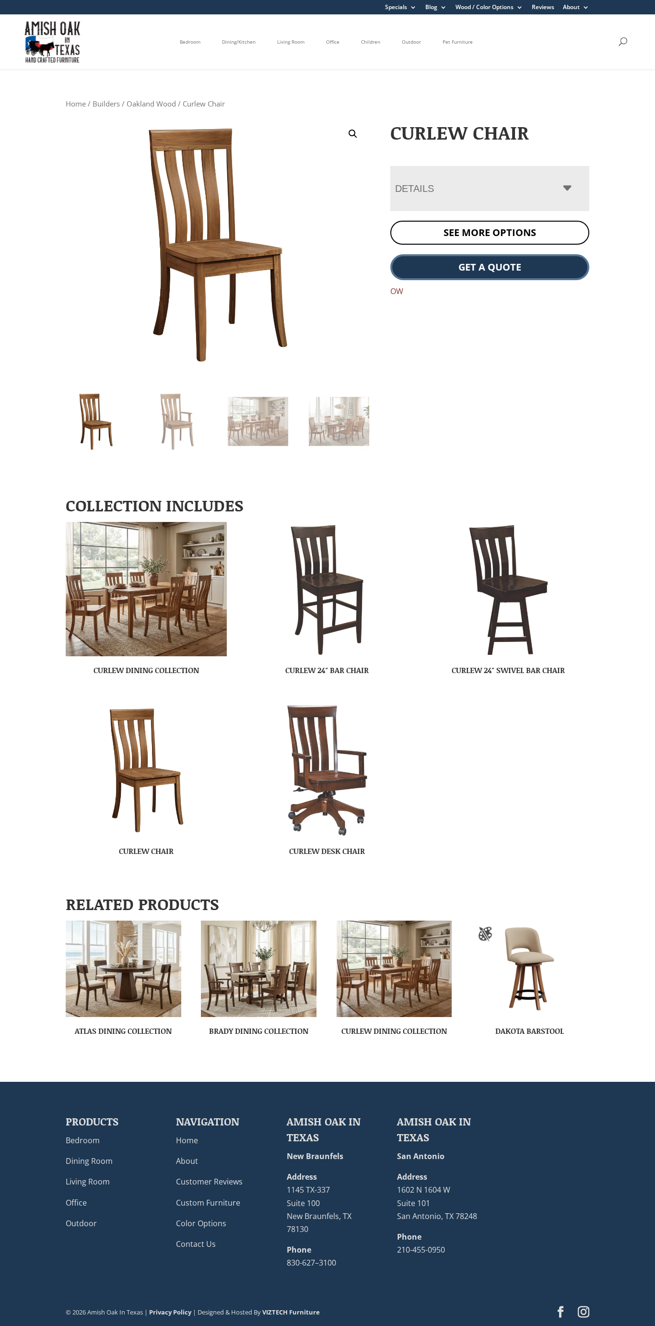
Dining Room (89, 1161)
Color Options (201, 1223)
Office (332, 41)
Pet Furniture (458, 41)
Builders (106, 103)
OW (396, 291)
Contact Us (196, 1244)
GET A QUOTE (489, 266)
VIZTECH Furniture (291, 1312)
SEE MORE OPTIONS (490, 232)
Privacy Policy (170, 1312)
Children (370, 41)
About (571, 7)
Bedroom (190, 41)
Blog (431, 7)
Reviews (543, 7)
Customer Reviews (209, 1181)
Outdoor (411, 41)
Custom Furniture (208, 1202)
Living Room (290, 41)
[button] (353, 133)
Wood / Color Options (485, 7)
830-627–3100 (311, 1262)
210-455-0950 (421, 1249)
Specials (396, 7)
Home (76, 103)
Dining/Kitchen (239, 41)
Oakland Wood (151, 103)
